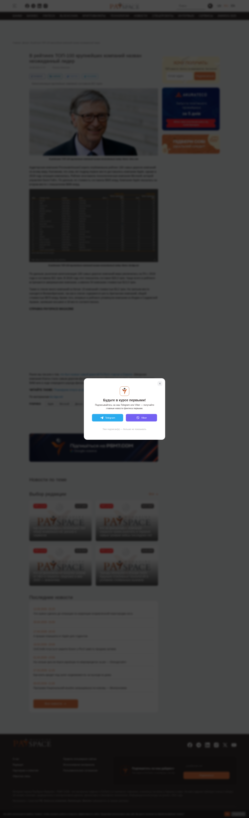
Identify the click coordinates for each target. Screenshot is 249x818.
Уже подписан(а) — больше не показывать (124, 429)
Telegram (110, 417)
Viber (144, 417)
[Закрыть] (159, 383)
